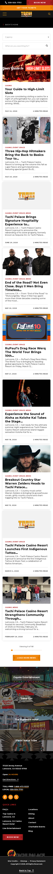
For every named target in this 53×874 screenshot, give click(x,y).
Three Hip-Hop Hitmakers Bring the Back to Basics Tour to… (25, 154)
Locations (33, 809)
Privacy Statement (37, 861)
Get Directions (9, 779)
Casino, (8, 147)
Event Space (19, 147)
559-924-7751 (14, 2)
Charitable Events (36, 827)
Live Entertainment (12, 828)
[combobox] (26, 37)
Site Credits (13, 861)
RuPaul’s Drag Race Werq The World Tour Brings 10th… (25, 352)
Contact (32, 822)
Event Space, (19, 213)
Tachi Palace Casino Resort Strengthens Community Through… (26, 614)
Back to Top (25, 870)
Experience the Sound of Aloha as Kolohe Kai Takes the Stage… (25, 417)
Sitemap (23, 861)
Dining (31, 814)
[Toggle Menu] (5, 14)
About (31, 818)
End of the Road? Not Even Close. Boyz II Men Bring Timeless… (26, 286)
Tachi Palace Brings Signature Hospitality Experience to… (21, 220)
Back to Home (11, 25)
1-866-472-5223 (21, 786)
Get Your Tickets (26, 8)
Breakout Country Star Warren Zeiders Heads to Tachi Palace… (25, 483)
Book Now (40, 2)
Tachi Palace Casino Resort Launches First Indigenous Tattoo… (26, 549)
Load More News (26, 658)
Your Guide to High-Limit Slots (24, 91)
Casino (8, 85)
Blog (30, 831)
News (28, 213)
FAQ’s (5, 809)
